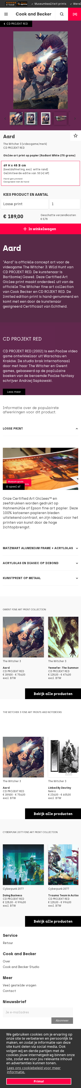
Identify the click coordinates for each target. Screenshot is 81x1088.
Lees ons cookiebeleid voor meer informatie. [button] (34, 1070)
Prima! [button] (39, 1081)
